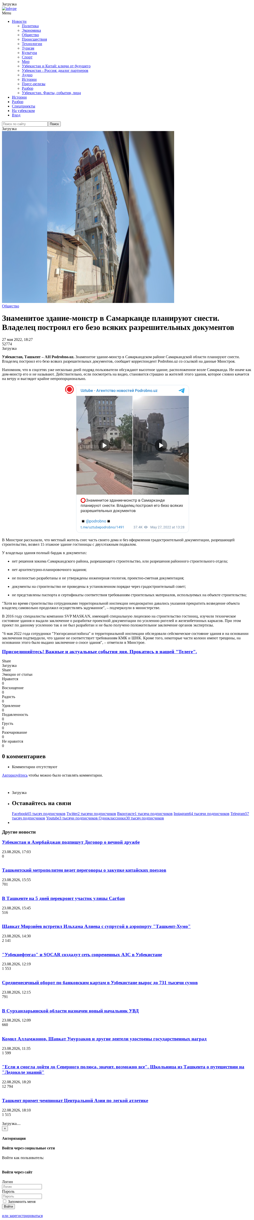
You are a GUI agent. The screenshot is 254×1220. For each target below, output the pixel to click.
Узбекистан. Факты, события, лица (51, 93)
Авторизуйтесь (15, 775)
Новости (19, 21)
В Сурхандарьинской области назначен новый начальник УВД (70, 1010)
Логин (7, 1182)
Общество (30, 35)
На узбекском (23, 110)
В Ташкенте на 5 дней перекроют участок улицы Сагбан (63, 898)
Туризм (28, 48)
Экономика (31, 30)
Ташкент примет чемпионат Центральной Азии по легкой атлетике (75, 1100)
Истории (29, 79)
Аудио (27, 75)
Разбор (27, 88)
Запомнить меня (21, 1201)
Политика (30, 26)
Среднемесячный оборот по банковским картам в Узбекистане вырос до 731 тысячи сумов (100, 982)
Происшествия (34, 39)
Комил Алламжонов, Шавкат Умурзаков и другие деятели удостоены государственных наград (104, 1038)
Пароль (8, 1191)
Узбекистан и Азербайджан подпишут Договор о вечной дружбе (71, 842)
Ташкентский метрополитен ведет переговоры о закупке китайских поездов (84, 870)
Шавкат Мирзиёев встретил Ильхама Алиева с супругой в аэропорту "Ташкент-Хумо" (96, 926)
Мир (26, 61)
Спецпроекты (23, 106)
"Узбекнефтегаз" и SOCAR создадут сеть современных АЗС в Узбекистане (82, 954)
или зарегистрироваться (22, 1216)
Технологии (32, 44)
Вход (16, 115)
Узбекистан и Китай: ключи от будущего (56, 66)
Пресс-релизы (33, 84)
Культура (29, 53)
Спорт (27, 57)
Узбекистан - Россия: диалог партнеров (55, 70)
